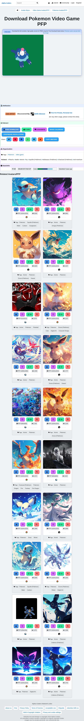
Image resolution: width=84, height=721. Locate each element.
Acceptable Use (50, 708)
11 (61, 678)
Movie (21, 159)
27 (30, 367)
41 (30, 209)
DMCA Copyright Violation (31, 712)
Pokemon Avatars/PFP (59, 10)
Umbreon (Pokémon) (57, 642)
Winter (35, 537)
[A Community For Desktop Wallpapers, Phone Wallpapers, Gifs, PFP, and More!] (17, 10)
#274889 (45, 169)
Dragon (16, 488)
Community (65, 3)
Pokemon (11, 155)
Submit (55, 3)
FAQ (15, 708)
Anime (56, 222)
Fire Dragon (35, 488)
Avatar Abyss (25, 10)
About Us (8, 708)
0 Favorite (40, 129)
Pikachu (11, 159)
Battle (16, 159)
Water (18, 225)
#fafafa (54, 169)
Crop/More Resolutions (13, 134)
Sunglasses (32, 225)
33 (61, 262)
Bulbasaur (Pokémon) (49, 159)
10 (30, 626)
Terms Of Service (37, 708)
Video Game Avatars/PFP (41, 10)
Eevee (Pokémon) (23, 278)
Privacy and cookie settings (52, 712)
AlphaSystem (32, 322)
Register (79, 3)
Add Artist (10, 114)
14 (61, 573)
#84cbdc (50, 169)
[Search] (37, 2)
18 (30, 419)
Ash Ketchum (77, 159)
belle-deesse (40, 114)
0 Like (27, 129)
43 (61, 209)
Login (72, 3)
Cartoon (24, 225)
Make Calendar (56, 129)
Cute (47, 331)
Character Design (64, 331)
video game (20, 155)
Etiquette (61, 708)
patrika (63, 217)
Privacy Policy (24, 708)
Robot (53, 590)
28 (30, 262)
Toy (26, 159)
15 (61, 472)
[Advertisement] (42, 89)
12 (30, 573)
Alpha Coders (6, 3)
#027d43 (40, 169)
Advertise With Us (73, 708)
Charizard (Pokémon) (65, 159)
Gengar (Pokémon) (57, 225)
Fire (22, 488)
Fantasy (27, 488)
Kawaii (33, 278)
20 (30, 472)
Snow (30, 537)
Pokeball (35, 327)
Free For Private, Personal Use (61, 113)
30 (61, 367)
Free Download (12, 129)
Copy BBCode (51, 139)
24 (61, 314)
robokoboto (32, 217)
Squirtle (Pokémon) (35, 159)
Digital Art (54, 331)
